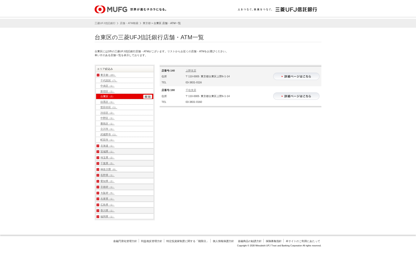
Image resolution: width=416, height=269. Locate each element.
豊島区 (107, 123)
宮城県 (107, 151)
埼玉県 (107, 157)
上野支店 (191, 70)
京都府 (107, 186)
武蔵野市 (108, 134)
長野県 (107, 175)
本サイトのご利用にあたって (303, 241)
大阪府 (107, 192)
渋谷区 (107, 112)
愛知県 (107, 181)
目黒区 (107, 101)
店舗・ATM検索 (129, 23)
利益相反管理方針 (151, 241)
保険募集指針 (274, 241)
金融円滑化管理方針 (125, 241)
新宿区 (107, 91)
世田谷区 (108, 107)
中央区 (107, 85)
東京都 (147, 23)
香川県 (107, 210)
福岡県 (107, 216)
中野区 (107, 118)
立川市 (107, 128)
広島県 (107, 204)
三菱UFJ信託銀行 (105, 23)
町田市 (107, 139)
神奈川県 (108, 169)
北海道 (107, 145)
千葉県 (107, 163)
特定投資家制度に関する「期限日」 (187, 241)
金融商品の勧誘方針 (250, 241)
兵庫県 (107, 198)
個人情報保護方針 (223, 241)
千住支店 (191, 90)
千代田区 (108, 80)
